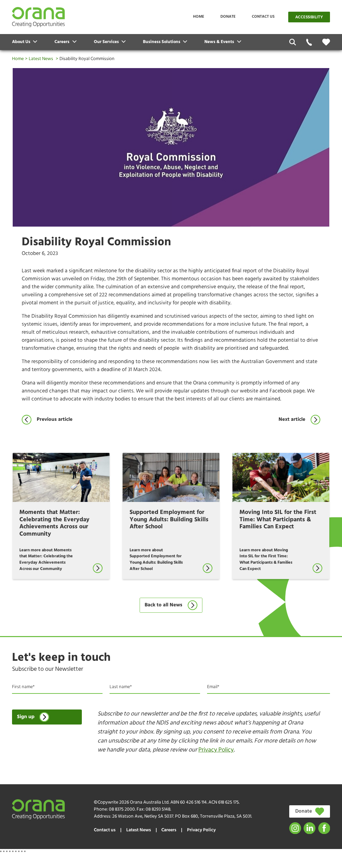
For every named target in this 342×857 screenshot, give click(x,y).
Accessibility (309, 17)
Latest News (41, 59)
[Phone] (309, 42)
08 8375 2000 (122, 809)
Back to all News (163, 605)
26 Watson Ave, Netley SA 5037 (142, 816)
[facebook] (324, 828)
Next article (292, 419)
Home (198, 17)
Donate (227, 17)
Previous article (54, 419)
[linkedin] (309, 828)
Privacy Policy (216, 750)
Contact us (263, 17)
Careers (168, 830)
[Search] (292, 42)
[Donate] (326, 42)
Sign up (25, 717)
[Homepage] (38, 17)
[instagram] (295, 828)
